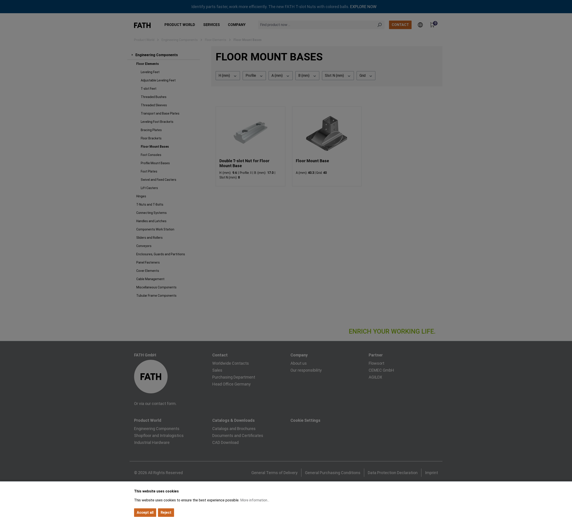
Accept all (145, 512)
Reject (166, 512)
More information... (254, 500)
